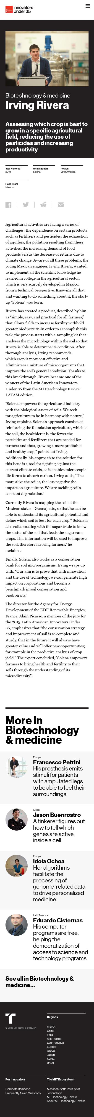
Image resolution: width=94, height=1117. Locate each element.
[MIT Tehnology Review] (10, 1022)
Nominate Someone (17, 1089)
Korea (51, 1058)
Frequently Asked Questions (23, 1093)
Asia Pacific (54, 1038)
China (50, 1030)
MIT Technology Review (25, 1027)
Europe (51, 1046)
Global (51, 1050)
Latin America (55, 1042)
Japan (51, 1054)
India (50, 1034)
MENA (51, 1026)
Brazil (50, 1062)
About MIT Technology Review (66, 1101)
